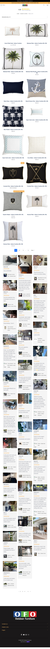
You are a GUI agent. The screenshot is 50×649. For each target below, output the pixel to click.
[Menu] (0, 5)
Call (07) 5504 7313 (34, 2)
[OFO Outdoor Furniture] (25, 5)
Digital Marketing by (25, 641)
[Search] (44, 5)
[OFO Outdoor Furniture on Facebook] (21, 635)
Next (32, 250)
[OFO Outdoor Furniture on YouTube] (24, 635)
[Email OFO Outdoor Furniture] (28, 635)
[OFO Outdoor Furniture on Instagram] (26, 635)
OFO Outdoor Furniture (26, 640)
